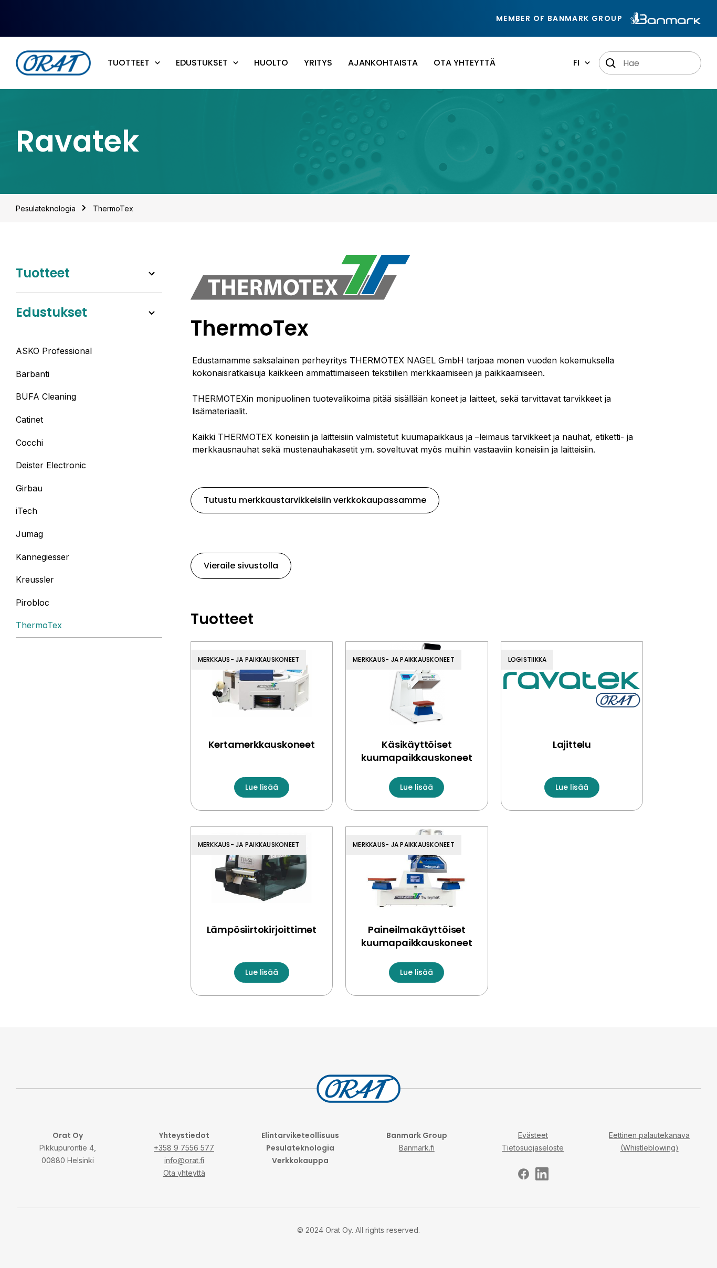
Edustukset (51, 312)
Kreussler (35, 579)
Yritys (318, 63)
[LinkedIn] (542, 1173)
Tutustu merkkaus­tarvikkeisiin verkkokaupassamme (315, 500)
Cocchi (29, 442)
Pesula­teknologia (46, 208)
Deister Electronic (51, 465)
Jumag (29, 534)
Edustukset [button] (202, 63)
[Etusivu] (53, 63)
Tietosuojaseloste (533, 1147)
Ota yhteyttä (464, 63)
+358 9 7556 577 (184, 1147)
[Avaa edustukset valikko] (151, 313)
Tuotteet (43, 273)
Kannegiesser (42, 557)
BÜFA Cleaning (46, 396)
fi (576, 63)
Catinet (29, 419)
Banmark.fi (417, 1147)
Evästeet (533, 1135)
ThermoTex (113, 208)
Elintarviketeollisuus (300, 1135)
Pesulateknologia (300, 1148)
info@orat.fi (184, 1160)
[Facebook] (523, 1173)
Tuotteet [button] (129, 63)
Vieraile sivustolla (241, 566)
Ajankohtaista (383, 63)
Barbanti (32, 374)
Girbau (29, 488)
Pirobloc (32, 602)
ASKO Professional (54, 351)
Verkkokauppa (300, 1160)
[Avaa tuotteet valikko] (151, 273)
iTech (26, 511)
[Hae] (611, 63)
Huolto (271, 63)
